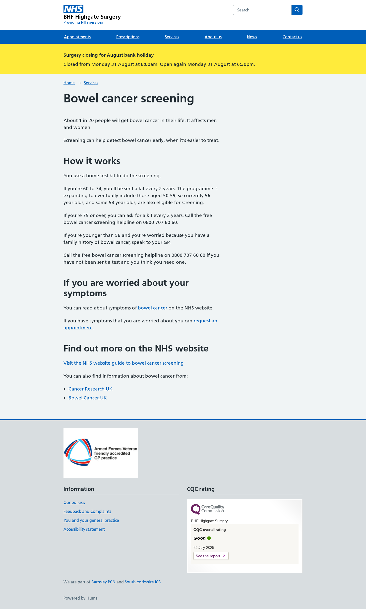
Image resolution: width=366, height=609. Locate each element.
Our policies (74, 502)
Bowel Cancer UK (87, 398)
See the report (208, 556)
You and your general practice (91, 520)
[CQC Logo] (207, 509)
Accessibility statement (84, 529)
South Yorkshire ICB (143, 581)
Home (69, 82)
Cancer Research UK (90, 389)
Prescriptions (127, 36)
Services (172, 36)
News (252, 36)
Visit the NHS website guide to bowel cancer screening (123, 363)
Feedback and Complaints (87, 511)
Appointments (77, 36)
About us (213, 36)
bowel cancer (152, 308)
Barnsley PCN (103, 581)
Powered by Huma (80, 598)
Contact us (292, 36)
